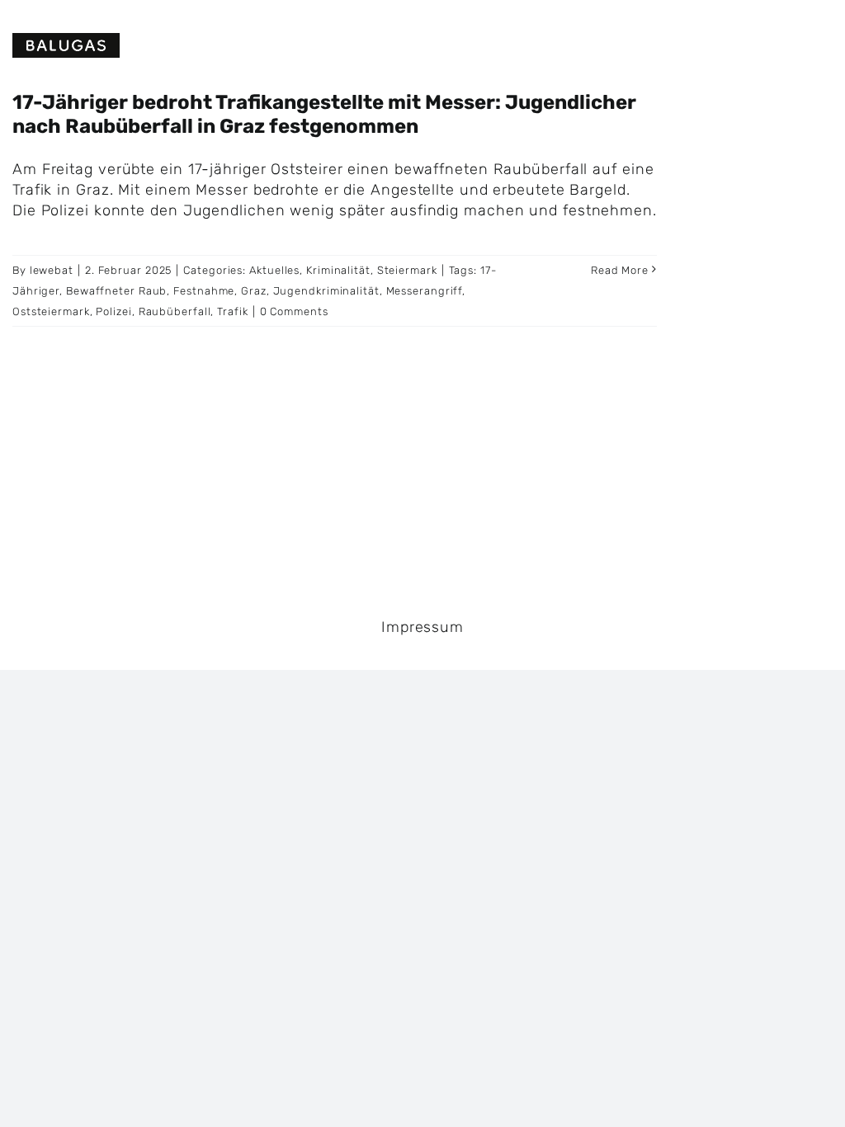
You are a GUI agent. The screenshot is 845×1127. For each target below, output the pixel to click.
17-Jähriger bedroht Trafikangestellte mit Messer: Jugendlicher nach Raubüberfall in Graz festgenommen (324, 114)
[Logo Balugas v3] (66, 40)
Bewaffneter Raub (116, 291)
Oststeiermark (51, 311)
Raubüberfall (175, 311)
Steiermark (407, 270)
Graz (254, 291)
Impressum (422, 627)
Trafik (232, 311)
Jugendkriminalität (326, 291)
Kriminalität (338, 270)
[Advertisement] (774, 338)
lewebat (51, 270)
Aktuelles (274, 270)
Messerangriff (424, 291)
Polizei (113, 311)
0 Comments (294, 311)
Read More (620, 270)
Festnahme (203, 291)
